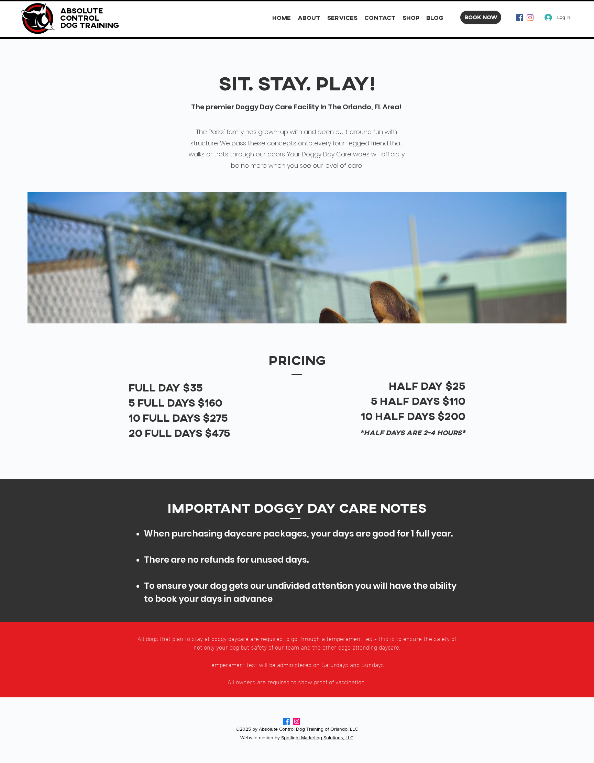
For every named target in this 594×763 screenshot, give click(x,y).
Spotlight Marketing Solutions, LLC (317, 737)
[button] (342, 17)
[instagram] (530, 17)
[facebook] (519, 17)
